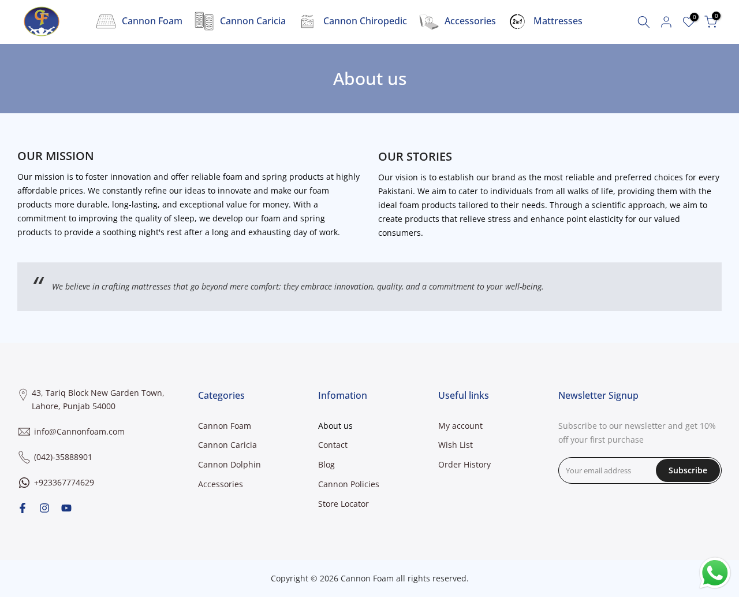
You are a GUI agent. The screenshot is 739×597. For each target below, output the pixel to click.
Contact (333, 444)
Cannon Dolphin (229, 464)
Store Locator (343, 503)
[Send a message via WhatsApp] (715, 573)
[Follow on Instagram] (44, 508)
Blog (326, 464)
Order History (464, 464)
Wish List (455, 444)
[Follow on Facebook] (22, 508)
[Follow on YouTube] (66, 508)
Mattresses (558, 20)
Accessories (470, 20)
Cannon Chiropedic (365, 20)
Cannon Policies (348, 484)
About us (335, 425)
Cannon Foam (152, 20)
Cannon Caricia (253, 20)
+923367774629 (64, 482)
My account (460, 425)
